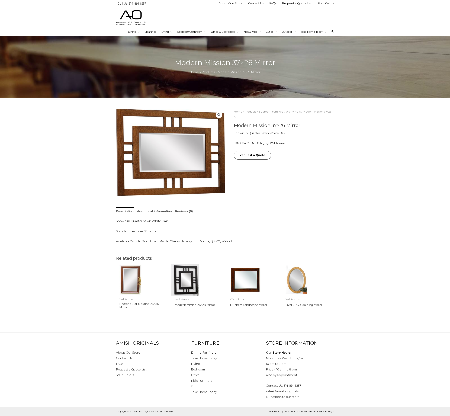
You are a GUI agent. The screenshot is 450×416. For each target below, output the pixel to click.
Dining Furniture (203, 352)
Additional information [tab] (154, 211)
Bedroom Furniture (271, 111)
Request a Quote (252, 155)
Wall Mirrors (293, 111)
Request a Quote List (131, 369)
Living (195, 364)
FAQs (119, 364)
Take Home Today (204, 358)
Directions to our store (282, 397)
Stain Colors (125, 375)
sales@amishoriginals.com (286, 391)
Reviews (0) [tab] (184, 211)
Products (250, 111)
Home (238, 111)
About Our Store (128, 352)
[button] (219, 115)
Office (195, 375)
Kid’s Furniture (202, 380)
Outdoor (197, 386)
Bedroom (198, 369)
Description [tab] (125, 211)
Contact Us (124, 358)
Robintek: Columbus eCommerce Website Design (309, 411)
